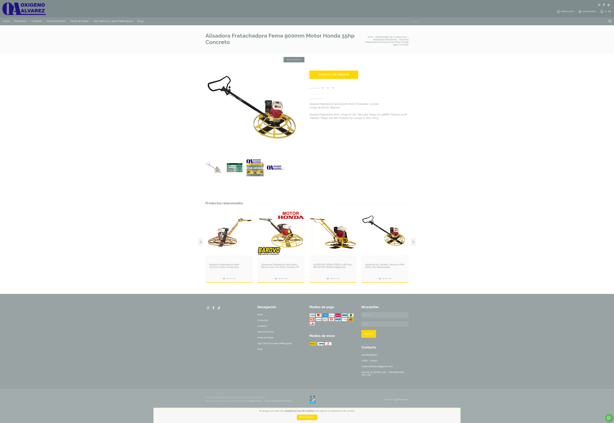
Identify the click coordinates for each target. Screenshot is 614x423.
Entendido (307, 417)
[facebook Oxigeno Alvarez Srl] (604, 4)
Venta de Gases (79, 21)
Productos (20, 21)
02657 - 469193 (369, 360)
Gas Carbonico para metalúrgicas (113, 21)
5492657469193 (369, 355)
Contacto (36, 21)
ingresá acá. (255, 401)
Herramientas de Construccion (391, 37)
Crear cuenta (567, 12)
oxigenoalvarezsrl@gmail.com (377, 366)
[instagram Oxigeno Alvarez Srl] (599, 4)
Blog (140, 21)
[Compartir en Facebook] (323, 88)
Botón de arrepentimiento (278, 401)
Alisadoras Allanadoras (385, 39)
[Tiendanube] (396, 400)
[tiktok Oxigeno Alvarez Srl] (608, 4)
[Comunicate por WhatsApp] (608, 417)
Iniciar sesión (589, 12)
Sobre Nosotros (56, 21)
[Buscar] (610, 21)
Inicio (6, 21)
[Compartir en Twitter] (327, 88)
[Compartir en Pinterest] (333, 88)
